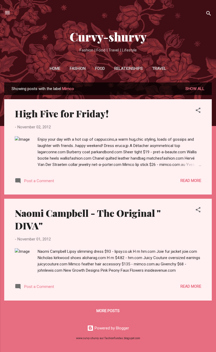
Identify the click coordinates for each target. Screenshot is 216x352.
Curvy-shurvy (108, 36)
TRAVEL (159, 68)
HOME (55, 68)
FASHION (78, 68)
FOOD (100, 68)
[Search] (208, 14)
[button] (198, 111)
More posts (108, 311)
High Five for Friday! (62, 113)
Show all (194, 88)
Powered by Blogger (111, 328)
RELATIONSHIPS (128, 68)
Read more (190, 180)
